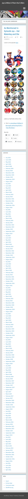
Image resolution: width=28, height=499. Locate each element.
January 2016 (9, 424)
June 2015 (8, 439)
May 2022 (8, 266)
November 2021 (10, 279)
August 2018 (9, 363)
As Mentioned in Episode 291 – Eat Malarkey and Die (12, 31)
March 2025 (9, 192)
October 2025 (9, 177)
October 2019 (9, 333)
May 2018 (8, 370)
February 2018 (9, 376)
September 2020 (10, 309)
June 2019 (8, 342)
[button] (14, 58)
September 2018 (10, 361)
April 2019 (8, 346)
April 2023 (8, 242)
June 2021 (8, 290)
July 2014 (8, 463)
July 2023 (8, 235)
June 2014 (8, 465)
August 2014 (9, 461)
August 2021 (9, 285)
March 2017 (9, 394)
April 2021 (8, 294)
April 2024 (8, 216)
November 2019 (10, 331)
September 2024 (10, 205)
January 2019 (9, 352)
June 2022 (8, 264)
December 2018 (10, 355)
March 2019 (9, 348)
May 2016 (8, 415)
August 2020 (9, 311)
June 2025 (8, 186)
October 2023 (9, 229)
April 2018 (8, 372)
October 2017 (9, 385)
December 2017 (10, 381)
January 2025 (9, 196)
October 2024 (9, 203)
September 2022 (10, 257)
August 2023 (9, 233)
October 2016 (9, 404)
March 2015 (9, 446)
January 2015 (9, 450)
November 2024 (10, 201)
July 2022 (8, 261)
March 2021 (9, 296)
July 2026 (8, 157)
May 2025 (8, 188)
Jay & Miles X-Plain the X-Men (13, 3)
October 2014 (9, 457)
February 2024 (9, 220)
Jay (17, 37)
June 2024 (8, 212)
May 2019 (8, 344)
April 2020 (8, 320)
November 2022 (10, 253)
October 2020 (9, 307)
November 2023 (10, 227)
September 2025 (10, 179)
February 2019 (9, 350)
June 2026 (8, 160)
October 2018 (9, 359)
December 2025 (10, 173)
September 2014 (10, 459)
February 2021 (9, 298)
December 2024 (10, 199)
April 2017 (8, 391)
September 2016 (10, 407)
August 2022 (9, 259)
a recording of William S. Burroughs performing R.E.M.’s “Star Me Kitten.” (14, 125)
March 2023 (9, 244)
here (17, 42)
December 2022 (10, 251)
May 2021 (8, 292)
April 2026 (8, 164)
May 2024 (8, 214)
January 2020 (9, 326)
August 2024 (9, 207)
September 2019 (10, 335)
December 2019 (10, 329)
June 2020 (8, 316)
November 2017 (10, 383)
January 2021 (9, 300)
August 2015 (9, 435)
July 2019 (8, 339)
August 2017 (9, 389)
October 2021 (9, 281)
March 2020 (9, 322)
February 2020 (9, 324)
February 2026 (9, 168)
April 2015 (8, 444)
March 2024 (9, 218)
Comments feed (10, 485)
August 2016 (9, 409)
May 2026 (8, 162)
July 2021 (8, 287)
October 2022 (9, 255)
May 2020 (8, 318)
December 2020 (10, 303)
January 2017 (9, 398)
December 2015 (10, 426)
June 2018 (8, 368)
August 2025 (9, 181)
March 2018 (9, 374)
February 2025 (9, 194)
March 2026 (9, 166)
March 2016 (9, 420)
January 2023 (9, 248)
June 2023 (8, 238)
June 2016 (8, 413)
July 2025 (8, 183)
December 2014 (10, 452)
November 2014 (10, 454)
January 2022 (9, 274)
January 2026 (9, 170)
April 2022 (8, 268)
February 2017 (9, 396)
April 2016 (8, 417)
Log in (7, 481)
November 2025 (10, 175)
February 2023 (9, 246)
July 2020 (8, 313)
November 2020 (10, 305)
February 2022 (9, 272)
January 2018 (9, 378)
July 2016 (8, 411)
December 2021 (10, 277)
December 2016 (10, 400)
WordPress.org (9, 487)
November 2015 (10, 428)
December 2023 (10, 225)
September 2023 (10, 231)
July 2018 (8, 365)
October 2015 (9, 430)
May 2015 (8, 441)
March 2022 (9, 270)
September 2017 (10, 387)
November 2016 (10, 402)
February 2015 (9, 448)
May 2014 (8, 467)
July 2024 (8, 209)
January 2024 (9, 222)
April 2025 (8, 190)
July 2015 (8, 437)
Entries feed (9, 483)
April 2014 (8, 470)
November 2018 (10, 357)
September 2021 (10, 283)
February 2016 (9, 422)
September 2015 (10, 433)
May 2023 (8, 240)
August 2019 (9, 337)
